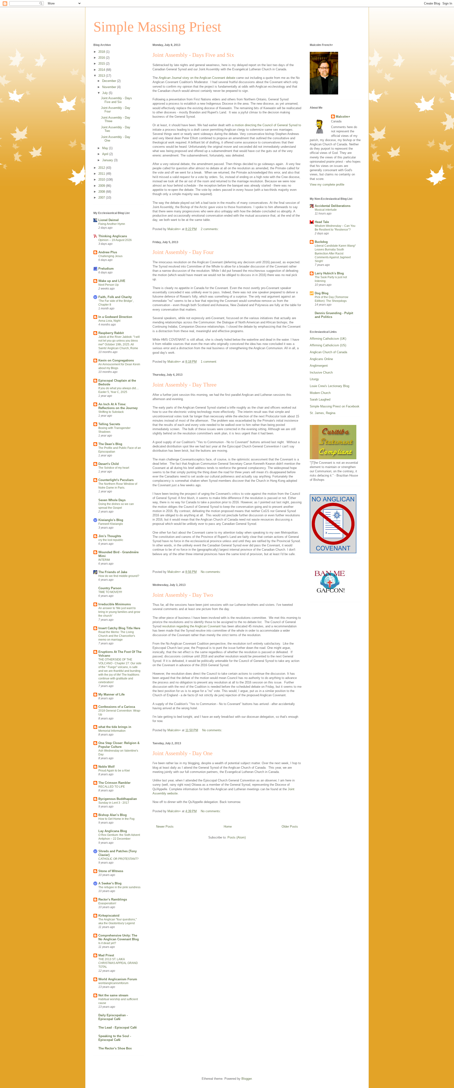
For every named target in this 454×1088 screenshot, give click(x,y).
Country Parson (109, 588)
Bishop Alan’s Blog (112, 815)
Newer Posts (165, 826)
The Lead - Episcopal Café (117, 1027)
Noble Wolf (106, 766)
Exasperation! (107, 903)
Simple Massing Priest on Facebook (334, 406)
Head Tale (322, 222)
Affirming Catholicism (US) (328, 345)
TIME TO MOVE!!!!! (110, 592)
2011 (102, 173)
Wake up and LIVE (111, 281)
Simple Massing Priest (157, 27)
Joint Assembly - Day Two (183, 595)
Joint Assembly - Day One (183, 753)
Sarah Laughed (320, 399)
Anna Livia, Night (109, 320)
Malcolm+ (343, 116)
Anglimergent (319, 365)
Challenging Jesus (110, 256)
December (109, 81)
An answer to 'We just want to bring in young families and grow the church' (119, 611)
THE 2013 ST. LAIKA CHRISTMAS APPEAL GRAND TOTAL (118, 963)
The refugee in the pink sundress (119, 887)
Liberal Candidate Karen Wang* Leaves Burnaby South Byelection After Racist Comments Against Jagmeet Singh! (335, 253)
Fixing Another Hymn (111, 224)
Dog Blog (321, 293)
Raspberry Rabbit (111, 333)
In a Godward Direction (115, 317)
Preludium (106, 268)
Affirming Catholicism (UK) (328, 338)
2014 (102, 69)
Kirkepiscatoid (108, 915)
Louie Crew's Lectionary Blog (329, 386)
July (105, 93)
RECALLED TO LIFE (111, 786)
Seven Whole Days (112, 500)
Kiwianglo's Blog (110, 520)
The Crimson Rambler (114, 783)
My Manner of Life (111, 694)
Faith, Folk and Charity (115, 297)
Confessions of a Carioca (116, 707)
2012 (102, 167)
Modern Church (320, 393)
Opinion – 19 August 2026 (115, 240)
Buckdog (321, 242)
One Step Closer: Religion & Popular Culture (119, 745)
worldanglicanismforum (113, 983)
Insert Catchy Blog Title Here (119, 628)
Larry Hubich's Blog (329, 273)
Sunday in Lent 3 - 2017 (113, 802)
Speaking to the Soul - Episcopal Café (114, 1038)
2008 (102, 191)
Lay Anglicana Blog (112, 831)
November (109, 87)
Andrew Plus (107, 252)
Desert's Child (108, 464)
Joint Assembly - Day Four (183, 252)
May (105, 148)
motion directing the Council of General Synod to (268, 125)
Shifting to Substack (111, 412)
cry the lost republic (110, 540)
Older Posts (290, 826)
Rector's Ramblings (112, 899)
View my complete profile (327, 184)
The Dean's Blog (110, 444)
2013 (102, 75)
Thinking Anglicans (112, 236)
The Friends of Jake (112, 572)
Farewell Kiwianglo (110, 524)
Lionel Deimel (108, 220)
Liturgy (314, 379)
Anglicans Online (321, 359)
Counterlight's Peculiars (116, 480)
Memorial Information (112, 730)
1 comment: (209, 361)
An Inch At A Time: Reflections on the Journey (118, 406)
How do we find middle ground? (118, 576)
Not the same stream (113, 995)
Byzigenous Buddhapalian (117, 799)
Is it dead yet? (107, 943)
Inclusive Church (321, 372)
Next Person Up (108, 284)
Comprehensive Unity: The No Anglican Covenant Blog (118, 937)
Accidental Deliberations (332, 206)
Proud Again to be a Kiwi (114, 770)
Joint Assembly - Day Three (185, 385)
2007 (102, 197)
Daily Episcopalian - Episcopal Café (113, 1017)
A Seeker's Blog (110, 883)
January (108, 160)
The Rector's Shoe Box (115, 1048)
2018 (102, 52)
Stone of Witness (110, 871)
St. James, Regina (322, 413)
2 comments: (210, 229)
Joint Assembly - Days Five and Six (193, 55)
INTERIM (104, 560)
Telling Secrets (109, 424)
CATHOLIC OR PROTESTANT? (118, 859)
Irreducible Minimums (114, 604)
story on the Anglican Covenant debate (197, 78)
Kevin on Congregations (116, 360)
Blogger (246, 1078)
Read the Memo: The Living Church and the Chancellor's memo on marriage (116, 635)
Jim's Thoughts (109, 536)
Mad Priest (106, 955)
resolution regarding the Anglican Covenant (191, 626)
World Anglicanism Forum (117, 979)
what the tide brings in (114, 727)
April (105, 154)
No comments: (211, 572)
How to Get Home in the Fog (116, 818)
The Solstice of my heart (113, 467)
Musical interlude (326, 209)
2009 (102, 185)
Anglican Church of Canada (328, 352)
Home (228, 826)
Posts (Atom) (236, 837)
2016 (102, 57)
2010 (102, 179)
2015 (102, 63)
